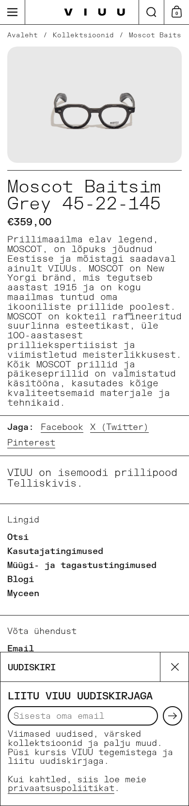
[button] (151, 12)
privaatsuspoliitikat (61, 788)
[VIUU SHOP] (94, 12)
